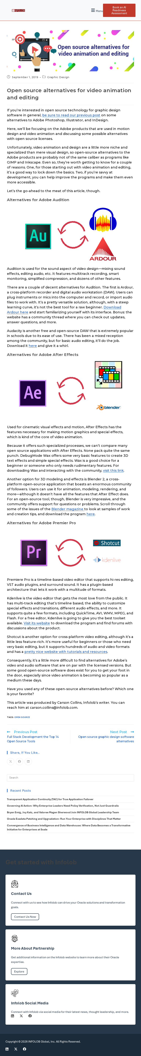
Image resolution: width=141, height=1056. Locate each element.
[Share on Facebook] (19, 761)
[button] (96, 10)
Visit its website (37, 623)
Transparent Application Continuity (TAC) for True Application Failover (50, 799)
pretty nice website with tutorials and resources (65, 652)
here (33, 346)
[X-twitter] (21, 1015)
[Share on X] (10, 761)
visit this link (113, 471)
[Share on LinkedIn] (28, 761)
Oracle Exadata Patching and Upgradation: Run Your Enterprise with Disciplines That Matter (64, 818)
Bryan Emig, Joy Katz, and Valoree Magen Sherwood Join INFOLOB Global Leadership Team (63, 812)
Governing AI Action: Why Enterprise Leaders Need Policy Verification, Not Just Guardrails (63, 805)
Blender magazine (67, 509)
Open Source (22, 717)
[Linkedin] (12, 1015)
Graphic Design (58, 77)
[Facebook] (30, 1015)
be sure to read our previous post (71, 115)
